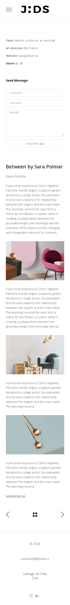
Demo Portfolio (16, 176)
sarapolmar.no (28, 56)
